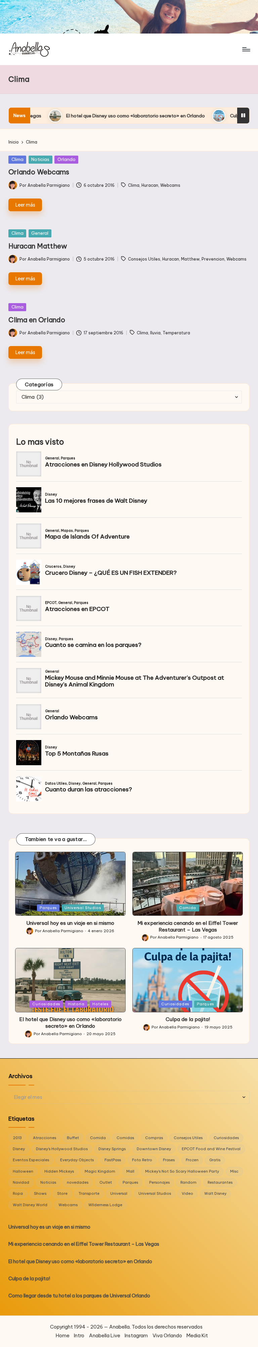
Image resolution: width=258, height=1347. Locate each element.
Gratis (214, 1160)
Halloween (23, 1171)
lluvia (155, 332)
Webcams (170, 185)
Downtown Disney (154, 1148)
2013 (17, 1137)
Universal (118, 1193)
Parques (48, 907)
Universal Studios (82, 907)
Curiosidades (46, 1004)
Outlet (105, 1182)
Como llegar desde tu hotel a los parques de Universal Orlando (79, 1296)
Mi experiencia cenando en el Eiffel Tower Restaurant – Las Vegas (187, 926)
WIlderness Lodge (105, 1204)
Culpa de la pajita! (197, 116)
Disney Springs (112, 1148)
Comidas (125, 1137)
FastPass (112, 1160)
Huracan (149, 185)
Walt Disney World (30, 1204)
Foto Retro (142, 1160)
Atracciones (44, 1137)
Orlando (66, 159)
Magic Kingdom (100, 1171)
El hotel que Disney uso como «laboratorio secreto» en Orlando (82, 116)
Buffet (73, 1137)
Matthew (190, 259)
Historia (76, 1004)
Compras (154, 1137)
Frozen (192, 1160)
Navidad (21, 1182)
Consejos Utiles (144, 259)
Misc (234, 1171)
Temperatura (176, 332)
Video (187, 1193)
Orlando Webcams (38, 172)
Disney (19, 1148)
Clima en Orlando (36, 320)
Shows (40, 1193)
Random (188, 1182)
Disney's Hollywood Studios (62, 1148)
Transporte (89, 1193)
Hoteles (100, 1004)
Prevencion (213, 259)
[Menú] (245, 49)
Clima (17, 159)
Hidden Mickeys (59, 1171)
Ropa (18, 1193)
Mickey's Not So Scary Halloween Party (182, 1171)
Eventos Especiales (31, 1160)
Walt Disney (215, 1193)
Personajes (159, 1182)
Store (62, 1193)
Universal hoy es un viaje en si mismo (70, 923)
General (39, 233)
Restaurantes (220, 1182)
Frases (169, 1160)
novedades (77, 1182)
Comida (187, 907)
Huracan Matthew (37, 246)
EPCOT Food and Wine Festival (211, 1148)
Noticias (40, 159)
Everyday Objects (77, 1160)
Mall (130, 1171)
